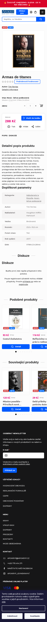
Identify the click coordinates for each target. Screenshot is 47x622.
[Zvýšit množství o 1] (36, 106)
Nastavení (23, 608)
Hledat (40, 19)
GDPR (5, 496)
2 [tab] (18, 351)
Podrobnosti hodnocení (27, 81)
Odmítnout (12, 616)
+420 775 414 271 (14, 563)
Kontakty (8, 539)
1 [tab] (16, 351)
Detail (18, 347)
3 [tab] (20, 351)
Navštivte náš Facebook (20, 568)
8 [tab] (31, 351)
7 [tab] (29, 351)
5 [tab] (24, 351)
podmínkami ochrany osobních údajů (16, 464)
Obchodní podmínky (13, 501)
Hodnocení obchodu (14, 486)
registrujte (23, 284)
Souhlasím (35, 616)
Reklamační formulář (14, 491)
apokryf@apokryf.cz (18, 558)
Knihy (6, 521)
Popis (5, 135)
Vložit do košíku (33, 118)
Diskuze (13, 135)
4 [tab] (22, 351)
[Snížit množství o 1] (24, 106)
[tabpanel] (16, 327)
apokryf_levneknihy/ (18, 573)
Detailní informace (10, 90)
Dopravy (7, 506)
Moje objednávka (12, 544)
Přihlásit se (10, 470)
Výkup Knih (8, 525)
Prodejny (8, 534)
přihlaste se (28, 281)
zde (3, 602)
